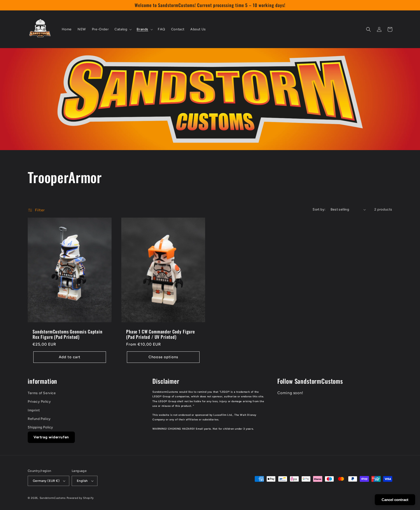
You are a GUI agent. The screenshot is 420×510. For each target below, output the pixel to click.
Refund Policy (39, 419)
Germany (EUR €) (46, 481)
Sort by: (319, 209)
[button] (123, 29)
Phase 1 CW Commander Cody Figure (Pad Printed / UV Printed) (160, 334)
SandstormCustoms (53, 498)
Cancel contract (395, 500)
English (82, 481)
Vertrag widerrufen (51, 437)
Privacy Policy (39, 402)
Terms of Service (42, 393)
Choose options (163, 357)
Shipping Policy (40, 427)
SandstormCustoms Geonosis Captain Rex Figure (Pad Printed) (68, 334)
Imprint (34, 410)
